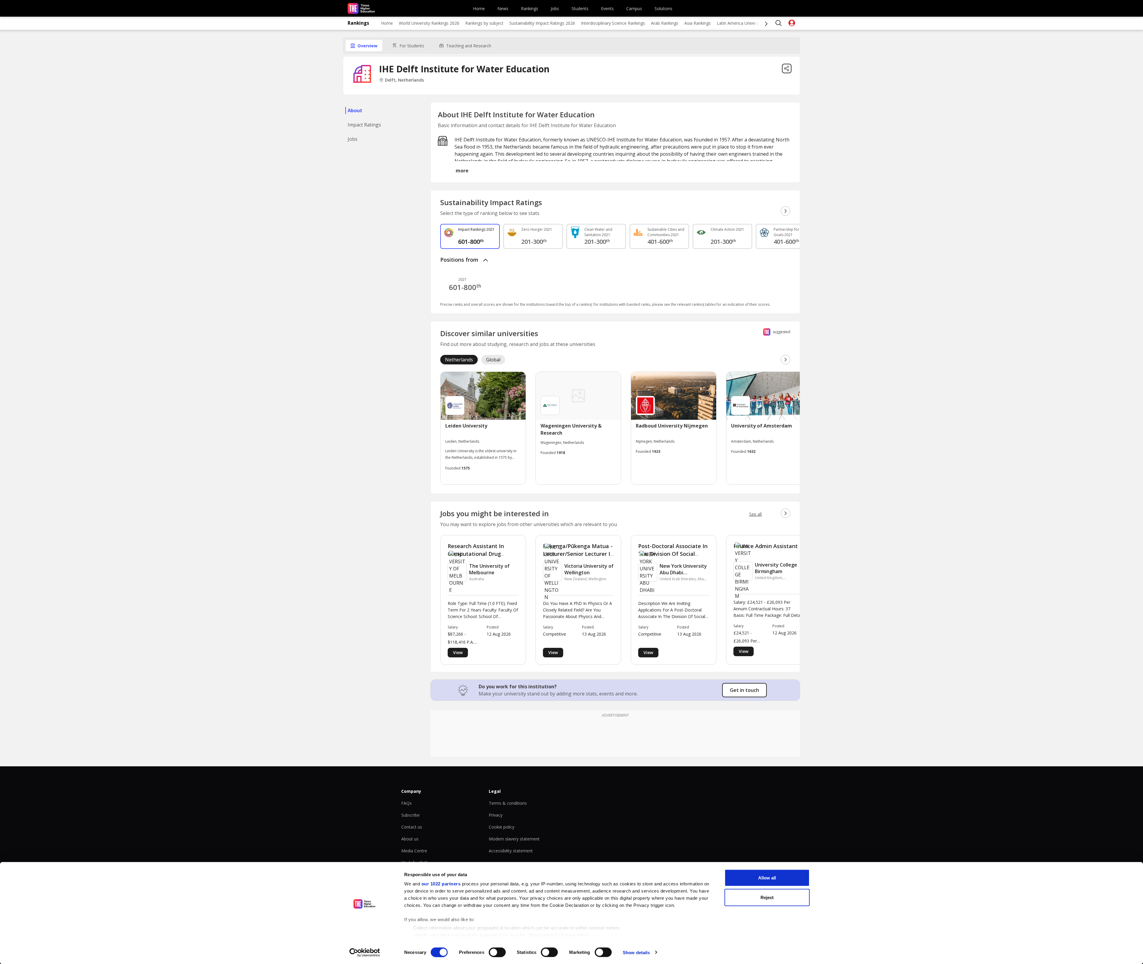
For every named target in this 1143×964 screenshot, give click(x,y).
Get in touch (744, 690)
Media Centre (414, 851)
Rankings (529, 8)
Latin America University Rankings (749, 23)
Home (479, 8)
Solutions (663, 8)
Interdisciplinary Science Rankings (613, 23)
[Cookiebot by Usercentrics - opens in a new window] (365, 952)
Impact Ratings (364, 124)
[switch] (497, 952)
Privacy (495, 815)
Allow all (767, 877)
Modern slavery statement (514, 839)
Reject (767, 897)
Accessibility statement (511, 851)
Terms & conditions (508, 803)
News (502, 8)
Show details (636, 952)
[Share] (786, 68)
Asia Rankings (697, 23)
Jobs (555, 8)
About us (410, 839)
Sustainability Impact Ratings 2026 (542, 23)
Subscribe (410, 815)
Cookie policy (501, 827)
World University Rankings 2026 (429, 23)
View (458, 652)
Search (778, 23)
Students (580, 8)
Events (607, 8)
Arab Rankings (664, 23)
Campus (634, 8)
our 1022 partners (441, 883)
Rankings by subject (484, 23)
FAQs (406, 803)
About (355, 110)
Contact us (411, 827)
